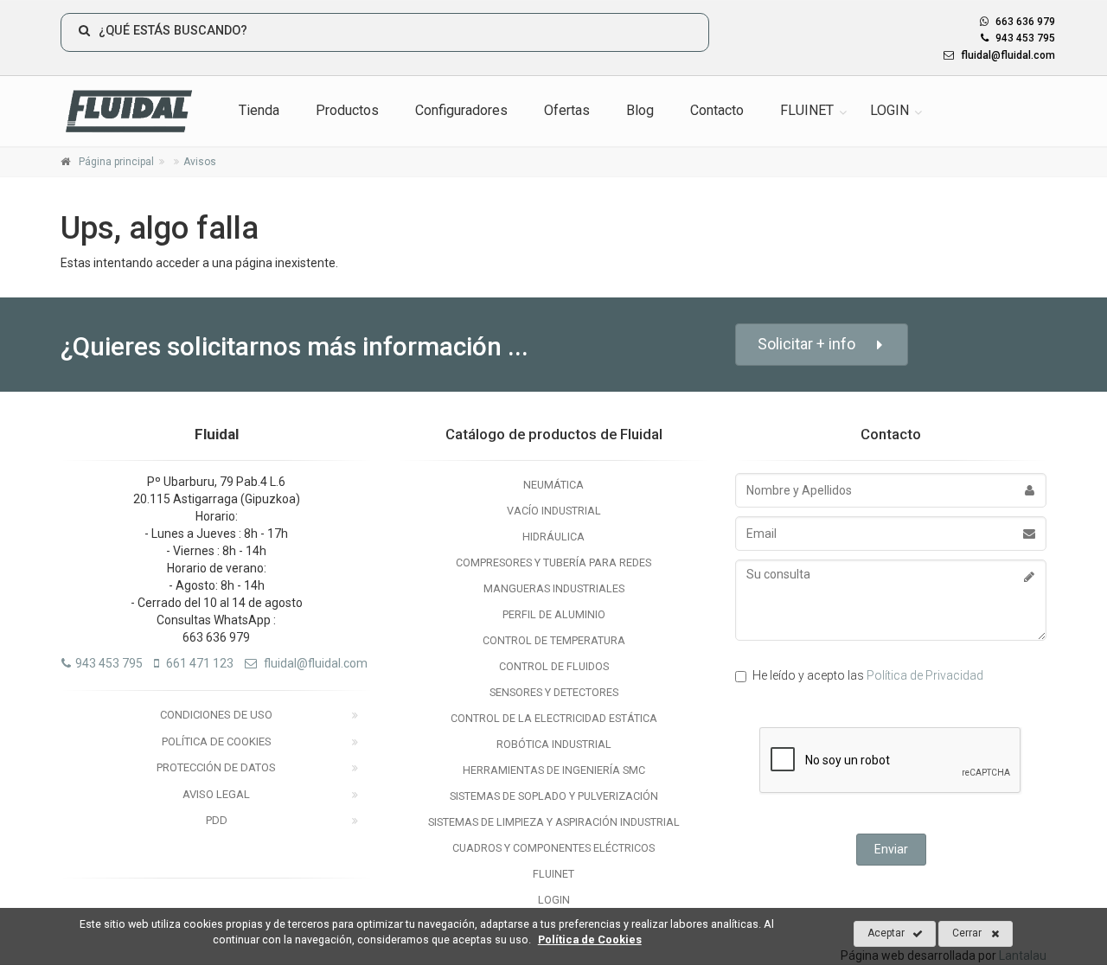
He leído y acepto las (867, 675)
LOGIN (889, 110)
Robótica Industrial (553, 744)
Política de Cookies (217, 741)
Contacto (717, 110)
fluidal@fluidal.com (1006, 55)
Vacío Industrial (554, 510)
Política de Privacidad (925, 675)
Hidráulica (553, 536)
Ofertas (567, 110)
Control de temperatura (554, 640)
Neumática (553, 484)
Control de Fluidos (554, 666)
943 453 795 (1024, 38)
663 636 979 (1024, 22)
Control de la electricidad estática (554, 718)
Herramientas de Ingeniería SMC (554, 770)
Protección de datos (216, 767)
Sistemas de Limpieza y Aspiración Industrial (554, 821)
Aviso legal (216, 794)
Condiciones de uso (216, 714)
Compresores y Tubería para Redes (553, 562)
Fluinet (553, 873)
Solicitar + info (806, 344)
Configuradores (461, 110)
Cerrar (967, 933)
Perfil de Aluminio (553, 614)
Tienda (259, 110)
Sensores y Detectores (554, 692)
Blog (640, 110)
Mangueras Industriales (553, 588)
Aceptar (886, 933)
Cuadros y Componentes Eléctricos (553, 847)
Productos (347, 110)
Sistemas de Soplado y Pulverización (554, 795)
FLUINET (807, 110)
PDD (216, 820)
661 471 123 (198, 663)
